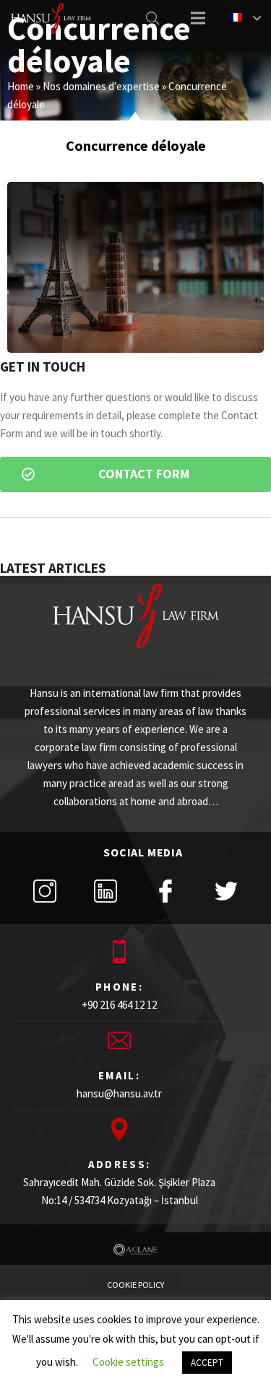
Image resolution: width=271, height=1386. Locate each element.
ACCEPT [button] (207, 1362)
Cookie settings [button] (128, 1362)
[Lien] (51, 18)
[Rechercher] (152, 18)
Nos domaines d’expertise (101, 86)
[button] (135, 474)
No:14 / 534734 (73, 1200)
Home (20, 86)
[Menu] (198, 18)
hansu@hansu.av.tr (119, 1093)
